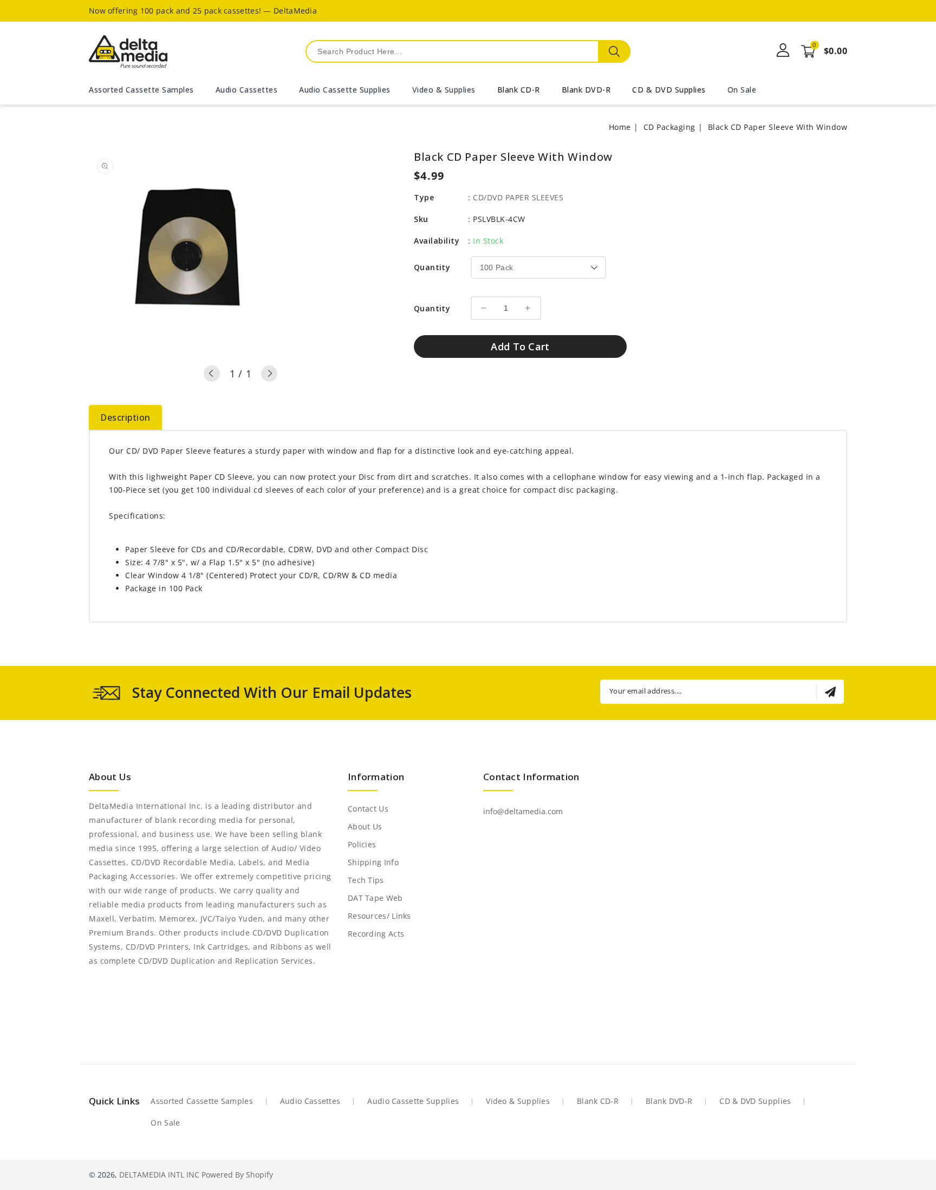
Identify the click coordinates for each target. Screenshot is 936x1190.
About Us (365, 826)
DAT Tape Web (375, 898)
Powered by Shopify (237, 1174)
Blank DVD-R (586, 89)
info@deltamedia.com (523, 811)
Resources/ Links (379, 916)
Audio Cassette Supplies (413, 1101)
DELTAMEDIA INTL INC (159, 1174)
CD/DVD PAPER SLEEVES (518, 197)
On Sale (165, 1122)
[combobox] (468, 51)
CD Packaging (670, 127)
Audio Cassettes (310, 1101)
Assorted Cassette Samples (202, 1101)
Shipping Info (373, 862)
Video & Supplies (518, 1101)
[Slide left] (212, 373)
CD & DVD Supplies (669, 89)
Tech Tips (366, 880)
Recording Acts (376, 934)
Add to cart (520, 346)
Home (620, 127)
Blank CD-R (518, 89)
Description (125, 417)
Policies (362, 844)
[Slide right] (269, 373)
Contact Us (368, 808)
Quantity (432, 267)
